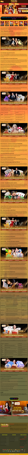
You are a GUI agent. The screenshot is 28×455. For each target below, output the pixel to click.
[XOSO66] (14, 1)
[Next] (26, 9)
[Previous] (1, 9)
